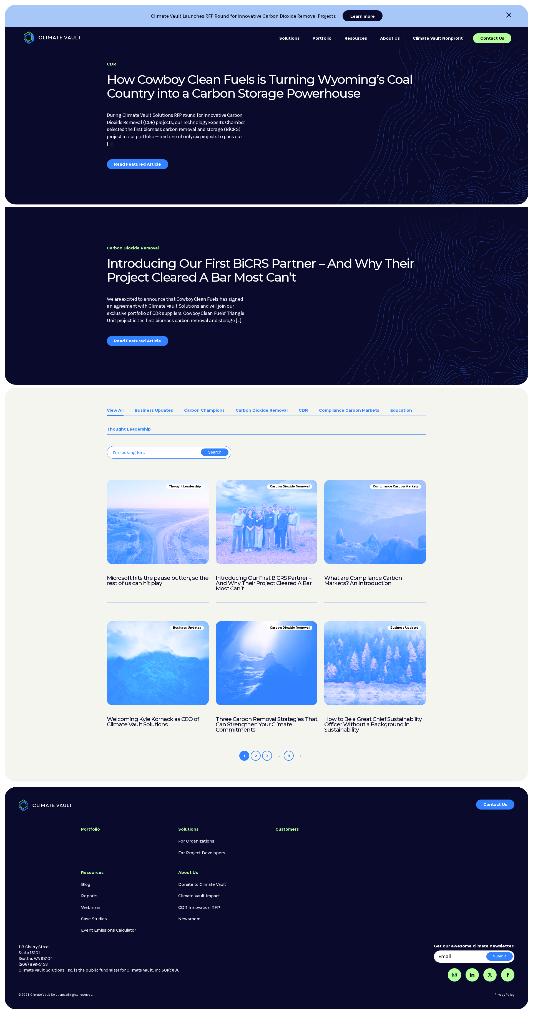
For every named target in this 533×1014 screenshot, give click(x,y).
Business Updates (154, 410)
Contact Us (492, 38)
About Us (390, 38)
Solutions (289, 38)
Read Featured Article (137, 164)
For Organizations (196, 841)
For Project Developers (201, 852)
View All (115, 410)
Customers (287, 829)
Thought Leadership (129, 429)
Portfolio (322, 38)
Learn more (362, 16)
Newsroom (189, 918)
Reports (89, 895)
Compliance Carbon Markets (349, 410)
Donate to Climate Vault (202, 884)
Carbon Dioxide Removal (262, 410)
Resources (356, 38)
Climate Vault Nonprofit (438, 38)
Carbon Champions (204, 410)
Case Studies (94, 918)
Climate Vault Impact (199, 895)
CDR (303, 410)
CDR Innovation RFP (199, 907)
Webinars (90, 907)
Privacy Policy (504, 995)
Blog (85, 884)
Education (401, 410)
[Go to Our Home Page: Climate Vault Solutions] (52, 37)
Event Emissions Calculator (108, 930)
